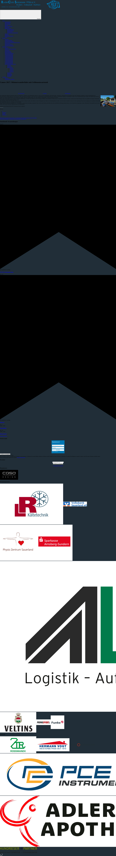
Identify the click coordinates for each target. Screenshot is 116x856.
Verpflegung (9, 73)
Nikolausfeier (3, 428)
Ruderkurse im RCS (9, 44)
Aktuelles (6, 39)
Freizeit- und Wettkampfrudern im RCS (12, 42)
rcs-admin (45, 93)
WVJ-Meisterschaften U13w (10, 64)
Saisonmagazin (8, 51)
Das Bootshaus (8, 24)
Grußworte (9, 66)
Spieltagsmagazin (8, 52)
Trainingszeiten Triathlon (9, 79)
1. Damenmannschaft (9, 55)
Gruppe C (11, 70)
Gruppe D (12, 71)
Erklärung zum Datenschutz (12, 32)
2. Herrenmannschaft (9, 60)
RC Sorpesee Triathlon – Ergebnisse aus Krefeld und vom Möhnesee (13, 119)
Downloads (7, 27)
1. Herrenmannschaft (9, 59)
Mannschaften (10, 67)
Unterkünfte (9, 75)
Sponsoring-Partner (8, 26)
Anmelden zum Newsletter (58, 463)
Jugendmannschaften (9, 54)
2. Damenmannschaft (9, 56)
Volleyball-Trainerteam (9, 53)
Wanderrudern (7, 43)
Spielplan (9, 72)
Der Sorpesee (7, 23)
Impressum (7, 34)
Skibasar (2, 422)
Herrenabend (3, 434)
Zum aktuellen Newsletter (58, 465)
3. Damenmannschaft (9, 57)
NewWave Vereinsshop (9, 45)
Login (6, 37)
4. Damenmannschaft (9, 58)
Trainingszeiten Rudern (9, 41)
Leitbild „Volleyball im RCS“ (10, 49)
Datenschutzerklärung (9, 36)
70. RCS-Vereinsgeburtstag (6, 272)
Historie (6, 25)
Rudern (3, 38)
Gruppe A (11, 68)
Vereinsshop (7, 50)
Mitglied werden (8, 28)
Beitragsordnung (10, 30)
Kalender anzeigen (3, 436)
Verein (3, 20)
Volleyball (4, 46)
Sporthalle (9, 76)
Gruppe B (11, 69)
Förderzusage (9, 31)
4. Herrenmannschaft (9, 63)
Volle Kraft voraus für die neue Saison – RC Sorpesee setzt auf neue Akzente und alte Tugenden (18, 117)
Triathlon (4, 77)
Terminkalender (8, 21)
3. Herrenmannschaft (9, 62)
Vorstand (6, 33)
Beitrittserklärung (10, 29)
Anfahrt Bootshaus (8, 40)
